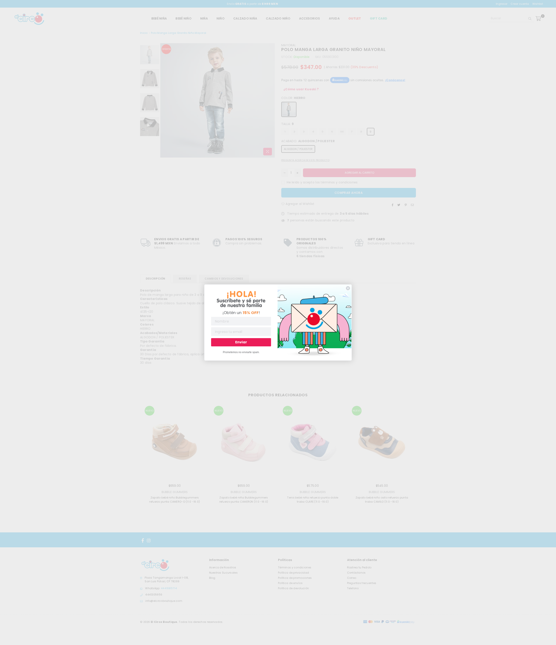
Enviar (241, 342)
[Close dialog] (348, 288)
